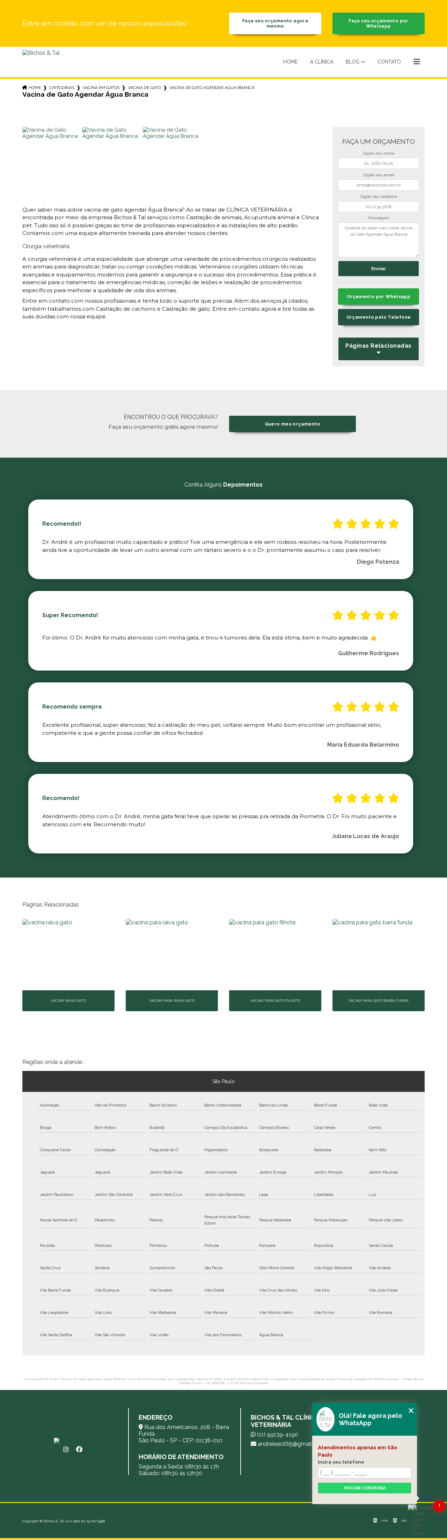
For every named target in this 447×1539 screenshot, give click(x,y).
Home (290, 62)
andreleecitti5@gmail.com (290, 1444)
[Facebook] (79, 1449)
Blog (352, 62)
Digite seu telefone (378, 196)
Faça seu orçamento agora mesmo (275, 23)
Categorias (61, 87)
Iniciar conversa (365, 1488)
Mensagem (378, 217)
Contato (389, 62)
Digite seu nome (378, 153)
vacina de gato (144, 87)
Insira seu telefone (341, 1462)
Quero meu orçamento (292, 424)
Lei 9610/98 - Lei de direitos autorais (237, 1383)
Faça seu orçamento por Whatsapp (378, 23)
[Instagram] (66, 1449)
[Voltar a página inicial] (41, 62)
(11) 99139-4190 (277, 1434)
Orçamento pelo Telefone (378, 317)
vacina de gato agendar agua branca (212, 87)
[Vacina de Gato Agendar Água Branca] (51, 156)
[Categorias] (417, 62)
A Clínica (321, 62)
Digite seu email (378, 174)
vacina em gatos (101, 87)
